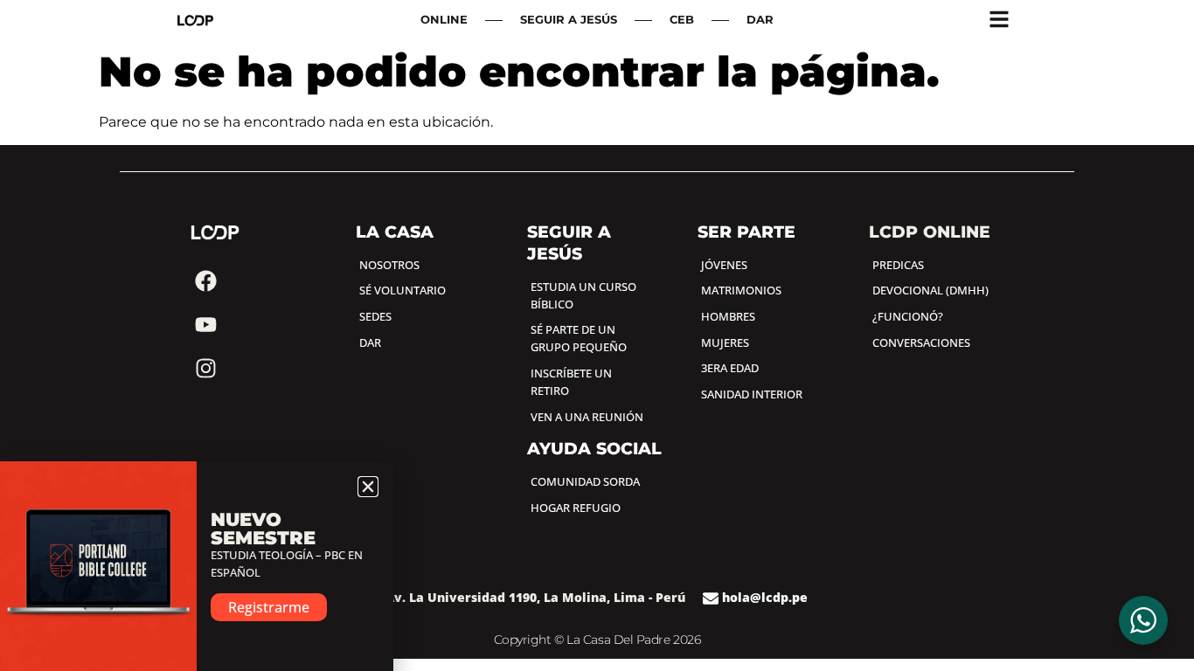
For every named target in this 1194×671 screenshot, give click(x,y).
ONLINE (444, 19)
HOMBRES (728, 316)
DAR (760, 19)
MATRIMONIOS (741, 290)
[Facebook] (206, 281)
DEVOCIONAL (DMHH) (930, 290)
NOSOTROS (389, 265)
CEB (682, 19)
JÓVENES (724, 265)
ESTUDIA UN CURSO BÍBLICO (583, 295)
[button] (368, 487)
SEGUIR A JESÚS (568, 19)
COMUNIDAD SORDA (585, 481)
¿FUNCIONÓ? (907, 316)
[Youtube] (206, 325)
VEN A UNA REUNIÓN (587, 417)
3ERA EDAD (730, 368)
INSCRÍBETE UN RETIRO (571, 381)
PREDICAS (898, 265)
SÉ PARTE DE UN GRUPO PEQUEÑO (579, 338)
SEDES (375, 316)
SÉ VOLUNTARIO (402, 290)
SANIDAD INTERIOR (751, 394)
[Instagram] (206, 369)
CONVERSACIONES (921, 342)
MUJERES (725, 342)
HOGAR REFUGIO (576, 507)
